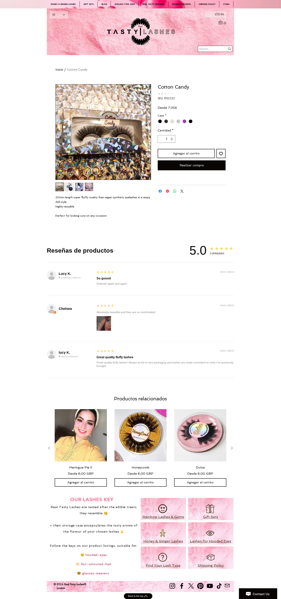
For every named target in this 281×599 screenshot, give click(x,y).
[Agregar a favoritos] (221, 153)
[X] (191, 586)
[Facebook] (181, 586)
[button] (223, 22)
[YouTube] (210, 586)
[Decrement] (161, 139)
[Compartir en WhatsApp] (174, 191)
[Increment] (172, 139)
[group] (140, 448)
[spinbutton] (166, 139)
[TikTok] (219, 586)
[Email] (227, 585)
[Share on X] (182, 191)
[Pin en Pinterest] (167, 191)
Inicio (59, 69)
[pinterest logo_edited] (200, 586)
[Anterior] (49, 448)
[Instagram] (172, 586)
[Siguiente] (232, 448)
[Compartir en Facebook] (160, 191)
